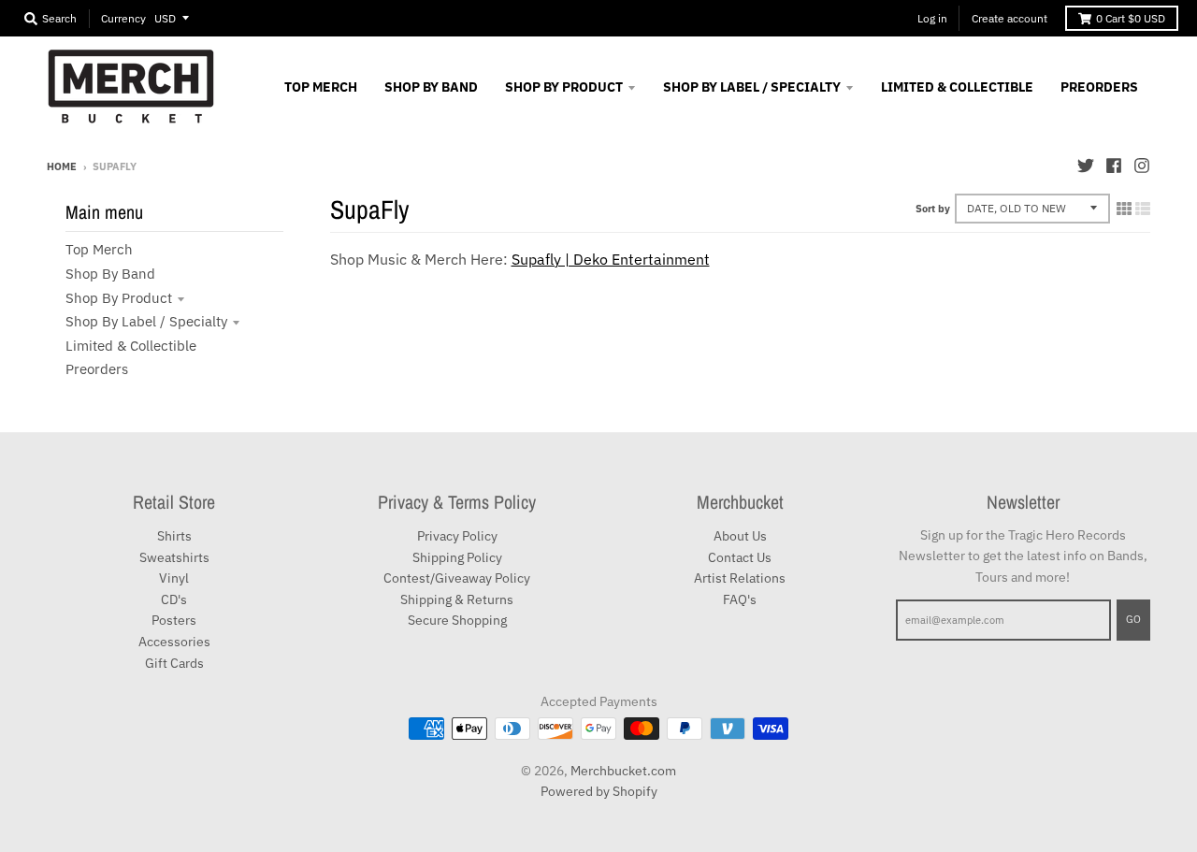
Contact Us (740, 557)
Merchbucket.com (623, 770)
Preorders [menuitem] (1099, 87)
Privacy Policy (457, 535)
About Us (740, 535)
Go (1133, 619)
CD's (174, 599)
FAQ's (740, 599)
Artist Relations (740, 578)
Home (62, 166)
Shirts (174, 535)
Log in (932, 18)
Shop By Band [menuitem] (431, 87)
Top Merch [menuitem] (320, 87)
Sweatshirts (174, 557)
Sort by (933, 208)
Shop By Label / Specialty (146, 321)
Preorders (96, 369)
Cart (1130, 18)
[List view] (1142, 208)
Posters (173, 620)
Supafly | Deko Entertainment (611, 259)
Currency (123, 18)
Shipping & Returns (456, 599)
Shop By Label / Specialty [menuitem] (752, 87)
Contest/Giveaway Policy (456, 578)
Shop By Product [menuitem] (564, 87)
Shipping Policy (457, 557)
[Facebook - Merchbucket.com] (1113, 165)
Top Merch (99, 249)
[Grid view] (1124, 208)
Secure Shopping (457, 620)
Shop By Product (118, 298)
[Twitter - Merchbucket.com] (1085, 165)
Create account (1009, 18)
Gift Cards (174, 663)
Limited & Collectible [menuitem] (957, 87)
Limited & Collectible (130, 345)
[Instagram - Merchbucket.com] (1141, 165)
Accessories (174, 641)
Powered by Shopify (599, 791)
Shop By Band (110, 273)
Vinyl (174, 578)
